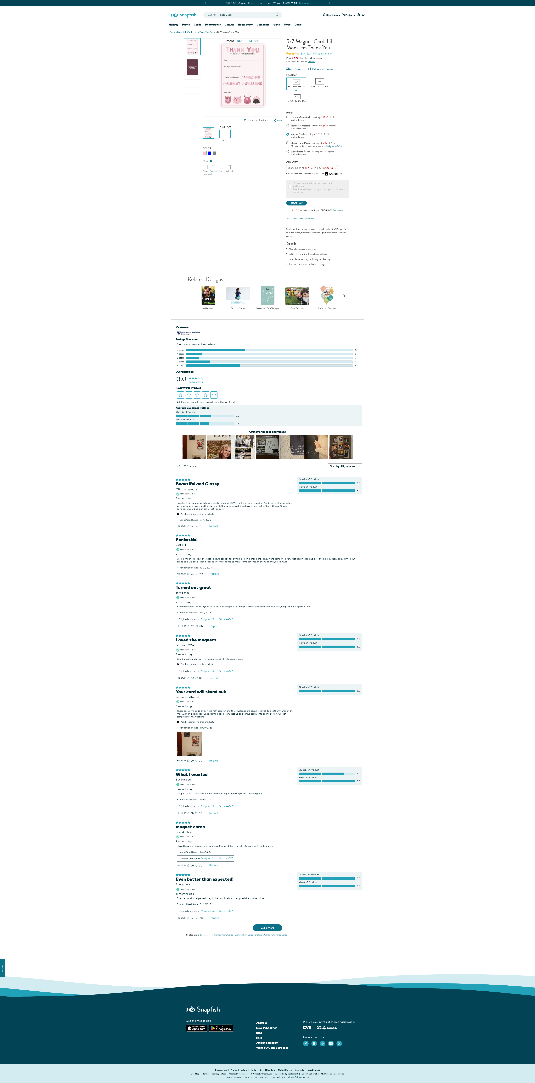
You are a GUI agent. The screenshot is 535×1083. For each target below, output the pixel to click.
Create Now (296, 203)
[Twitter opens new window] (340, 1042)
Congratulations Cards (222, 934)
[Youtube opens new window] (332, 1042)
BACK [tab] (240, 41)
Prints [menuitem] (186, 24)
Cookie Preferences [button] (238, 1074)
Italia (253, 1070)
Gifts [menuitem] (276, 24)
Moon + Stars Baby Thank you (267, 308)
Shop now (292, 3)
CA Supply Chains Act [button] (261, 1074)
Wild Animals (208, 308)
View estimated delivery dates (300, 218)
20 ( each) (310, 168)
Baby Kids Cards (185, 32)
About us (262, 1022)
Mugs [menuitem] (287, 24)
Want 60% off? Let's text (272, 1047)
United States (285, 1070)
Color (207, 148)
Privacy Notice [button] (219, 1074)
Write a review (322, 53)
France (234, 1070)
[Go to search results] (277, 15)
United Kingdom (267, 1070)
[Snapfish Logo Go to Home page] (183, 15)
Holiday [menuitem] (173, 24)
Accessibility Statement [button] (286, 1074)
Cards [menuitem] (197, 24)
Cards (172, 32)
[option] (192, 46)
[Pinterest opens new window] (324, 1042)
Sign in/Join (333, 15)
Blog (259, 1032)
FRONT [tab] (230, 41)
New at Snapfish (266, 1027)
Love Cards (205, 934)
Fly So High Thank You (327, 308)
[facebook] (307, 1042)
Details (311, 61)
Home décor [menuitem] (245, 24)
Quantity (292, 162)
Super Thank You (297, 308)
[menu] (277, 120)
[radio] (205, 153)
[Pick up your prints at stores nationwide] (307, 1027)
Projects (350, 15)
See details (338, 210)
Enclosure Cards (262, 934)
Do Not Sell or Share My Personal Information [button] (323, 1074)
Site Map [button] (195, 1074)
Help (259, 1037)
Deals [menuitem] (298, 24)
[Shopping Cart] (363, 15)
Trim (206, 161)
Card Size (292, 75)
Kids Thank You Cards (205, 32)
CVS (339, 145)
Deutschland (221, 1070)
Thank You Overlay (238, 308)
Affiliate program (267, 1042)
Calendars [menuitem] (263, 24)
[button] (245, 120)
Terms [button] (206, 1074)
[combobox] (242, 15)
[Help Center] (358, 15)
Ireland (244, 1070)
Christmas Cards (279, 934)
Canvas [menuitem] (229, 24)
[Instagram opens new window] (315, 1042)
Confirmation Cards (243, 934)
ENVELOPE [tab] (252, 41)
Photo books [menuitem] (213, 24)
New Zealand (313, 1070)
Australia (299, 1070)
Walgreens (331, 145)
